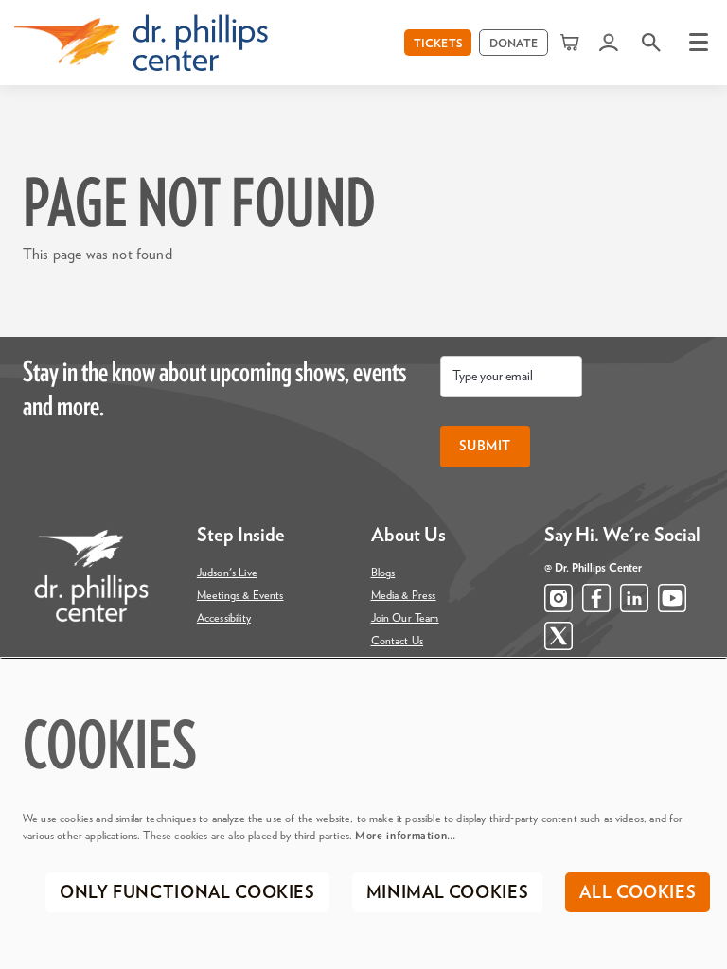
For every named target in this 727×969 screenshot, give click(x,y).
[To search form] (651, 42)
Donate (513, 43)
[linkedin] (634, 598)
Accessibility (224, 618)
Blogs (383, 572)
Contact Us (397, 640)
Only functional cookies (187, 893)
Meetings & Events (240, 595)
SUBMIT (485, 446)
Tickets (438, 43)
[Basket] (571, 42)
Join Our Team (405, 618)
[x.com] (558, 636)
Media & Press (403, 595)
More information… (405, 835)
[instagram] (558, 598)
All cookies (637, 893)
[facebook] (596, 598)
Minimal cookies (447, 893)
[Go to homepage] (141, 42)
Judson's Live (227, 572)
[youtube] (672, 598)
